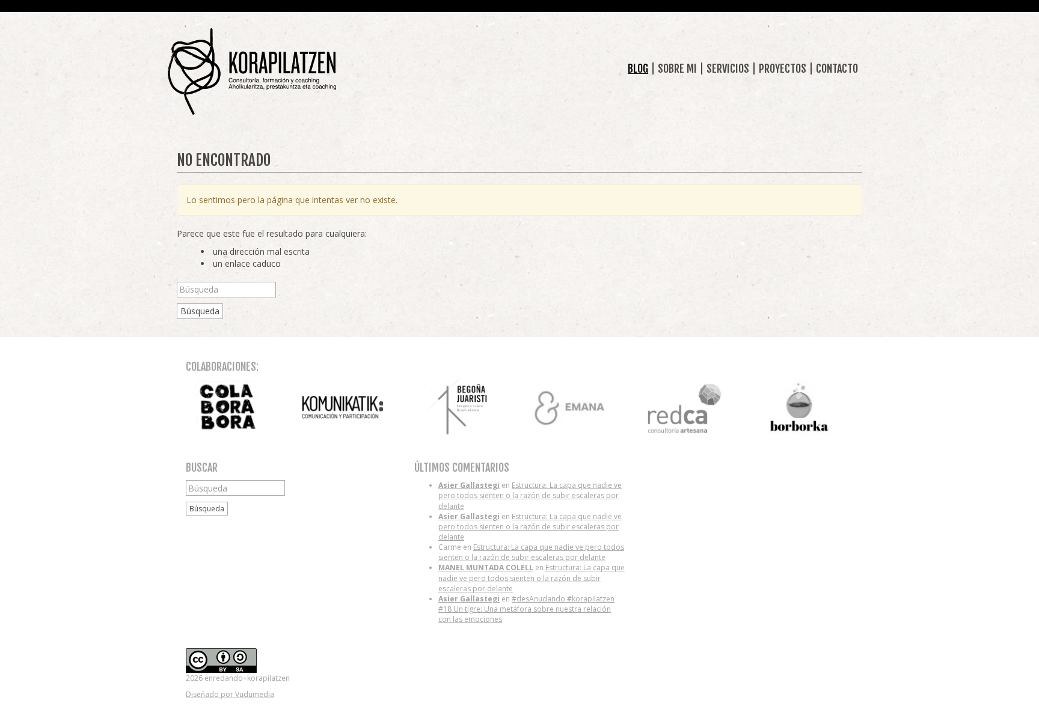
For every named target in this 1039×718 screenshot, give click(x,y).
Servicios (727, 68)
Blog (638, 68)
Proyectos (782, 68)
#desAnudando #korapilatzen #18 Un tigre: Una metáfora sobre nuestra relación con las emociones (526, 609)
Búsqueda (199, 311)
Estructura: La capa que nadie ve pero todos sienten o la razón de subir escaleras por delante (530, 495)
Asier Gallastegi (469, 485)
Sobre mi (677, 68)
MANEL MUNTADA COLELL (485, 567)
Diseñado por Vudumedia (230, 694)
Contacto (837, 68)
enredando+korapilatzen (252, 71)
